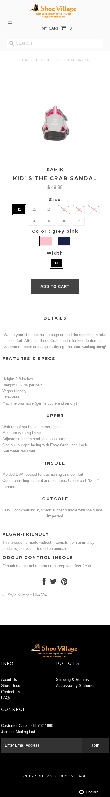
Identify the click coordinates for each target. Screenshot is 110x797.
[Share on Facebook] (44, 583)
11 (19, 209)
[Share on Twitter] (53, 583)
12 (34, 209)
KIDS (38, 60)
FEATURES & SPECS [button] (28, 358)
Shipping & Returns (72, 679)
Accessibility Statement (76, 685)
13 (49, 209)
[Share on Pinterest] (64, 583)
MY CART (57, 28)
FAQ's (6, 697)
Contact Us (10, 692)
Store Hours (11, 685)
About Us (9, 679)
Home (24, 60)
